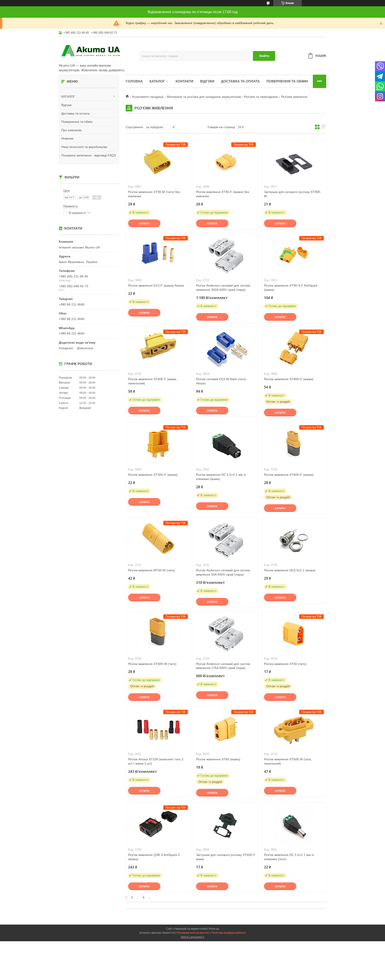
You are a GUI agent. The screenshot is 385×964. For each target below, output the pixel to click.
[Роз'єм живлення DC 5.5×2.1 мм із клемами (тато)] (294, 825)
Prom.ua (214, 928)
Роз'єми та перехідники (261, 96)
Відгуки (66, 105)
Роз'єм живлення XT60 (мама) (218, 759)
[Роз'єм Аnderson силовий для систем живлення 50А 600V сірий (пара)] (226, 540)
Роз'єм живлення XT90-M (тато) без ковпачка (154, 194)
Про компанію (71, 130)
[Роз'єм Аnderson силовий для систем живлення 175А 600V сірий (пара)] (226, 634)
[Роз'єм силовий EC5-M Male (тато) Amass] (226, 349)
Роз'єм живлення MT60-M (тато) (151, 570)
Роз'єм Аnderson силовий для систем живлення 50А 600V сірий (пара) (223, 572)
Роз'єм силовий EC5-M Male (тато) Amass (221, 381)
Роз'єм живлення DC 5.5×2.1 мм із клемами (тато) (289, 857)
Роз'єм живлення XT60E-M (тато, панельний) (288, 761)
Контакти (184, 81)
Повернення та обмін (76, 121)
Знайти (264, 55)
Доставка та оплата (75, 113)
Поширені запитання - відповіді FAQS (88, 155)
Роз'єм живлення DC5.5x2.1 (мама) (289, 570)
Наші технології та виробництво (84, 147)
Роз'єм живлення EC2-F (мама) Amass (156, 285)
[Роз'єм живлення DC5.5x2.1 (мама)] (294, 540)
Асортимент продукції (148, 96)
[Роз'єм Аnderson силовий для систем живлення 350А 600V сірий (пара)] (226, 255)
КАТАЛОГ (68, 96)
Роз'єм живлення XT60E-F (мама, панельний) (152, 381)
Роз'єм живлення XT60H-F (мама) (288, 474)
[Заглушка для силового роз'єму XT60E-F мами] (226, 825)
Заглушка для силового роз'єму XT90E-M (292, 194)
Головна (134, 81)
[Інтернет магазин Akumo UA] (98, 50)
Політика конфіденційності (229, 932)
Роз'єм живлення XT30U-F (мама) (153, 474)
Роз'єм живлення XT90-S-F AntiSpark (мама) (290, 287)
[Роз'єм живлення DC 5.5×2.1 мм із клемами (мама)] (226, 445)
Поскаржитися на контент (193, 932)
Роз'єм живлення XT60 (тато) (285, 664)
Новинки (67, 138)
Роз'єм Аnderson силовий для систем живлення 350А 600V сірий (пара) (223, 287)
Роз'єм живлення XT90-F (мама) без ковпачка (222, 194)
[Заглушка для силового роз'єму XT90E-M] (294, 162)
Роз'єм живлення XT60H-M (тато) (152, 664)
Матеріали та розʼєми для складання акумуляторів (204, 96)
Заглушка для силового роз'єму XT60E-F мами (225, 857)
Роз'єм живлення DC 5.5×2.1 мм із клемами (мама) (221, 477)
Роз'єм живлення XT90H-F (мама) (288, 379)
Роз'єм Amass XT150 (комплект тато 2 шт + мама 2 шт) (155, 761)
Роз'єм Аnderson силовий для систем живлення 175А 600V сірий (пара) (223, 666)
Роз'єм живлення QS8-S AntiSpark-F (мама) (154, 857)
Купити (144, 223)
